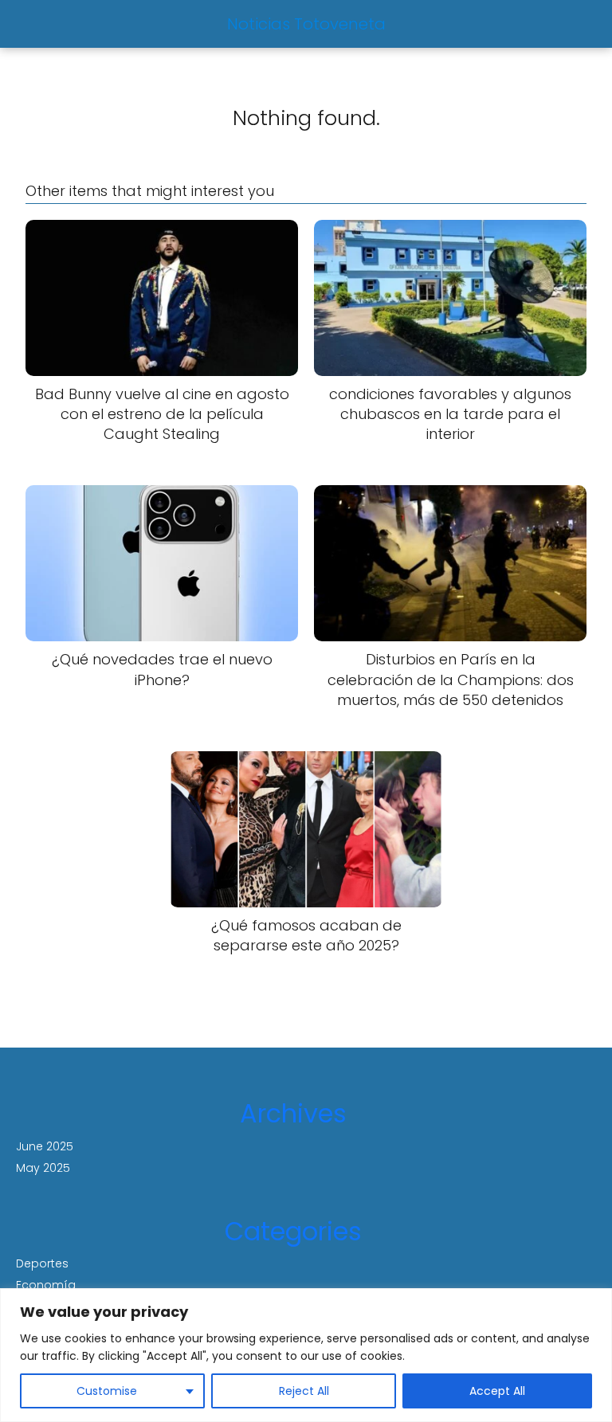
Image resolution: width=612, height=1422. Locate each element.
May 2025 (43, 1168)
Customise (106, 1391)
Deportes (42, 1263)
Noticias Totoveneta (306, 24)
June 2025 (44, 1146)
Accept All (497, 1391)
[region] (306, 1355)
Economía (46, 1285)
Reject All (304, 1391)
